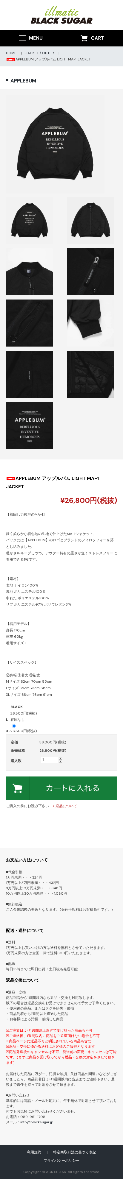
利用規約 (34, 1152)
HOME (11, 53)
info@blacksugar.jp (36, 1122)
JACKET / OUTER (39, 53)
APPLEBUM (23, 80)
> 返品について (65, 806)
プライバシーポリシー (61, 1160)
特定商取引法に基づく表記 (74, 1152)
